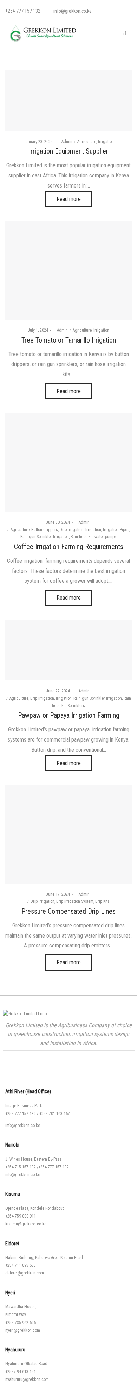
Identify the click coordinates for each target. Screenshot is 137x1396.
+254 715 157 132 (20, 1167)
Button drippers (44, 529)
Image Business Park (23, 1105)
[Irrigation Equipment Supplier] (68, 100)
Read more (69, 199)
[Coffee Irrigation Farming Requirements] (68, 462)
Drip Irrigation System (74, 901)
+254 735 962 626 (20, 1322)
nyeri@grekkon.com (22, 1330)
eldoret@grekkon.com (24, 1273)
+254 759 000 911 (20, 1216)
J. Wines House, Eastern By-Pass (33, 1159)
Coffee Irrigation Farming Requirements (68, 546)
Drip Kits (102, 901)
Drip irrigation (72, 529)
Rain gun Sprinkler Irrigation (44, 536)
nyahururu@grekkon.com (27, 1379)
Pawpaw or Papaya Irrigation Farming (68, 715)
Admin (64, 141)
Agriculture (86, 141)
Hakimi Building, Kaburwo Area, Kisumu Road (44, 1257)
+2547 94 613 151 (20, 1371)
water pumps (105, 536)
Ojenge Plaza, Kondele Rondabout (34, 1208)
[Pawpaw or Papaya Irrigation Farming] (68, 650)
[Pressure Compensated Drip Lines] (68, 834)
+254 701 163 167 (54, 1113)
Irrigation (106, 141)
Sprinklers (76, 705)
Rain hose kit (82, 536)
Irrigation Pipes (116, 529)
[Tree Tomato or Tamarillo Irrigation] (68, 270)
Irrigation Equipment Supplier (68, 151)
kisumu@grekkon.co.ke (25, 1223)
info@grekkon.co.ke (22, 1125)
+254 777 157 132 (20, 1113)
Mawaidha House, (20, 1306)
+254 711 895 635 (20, 1265)
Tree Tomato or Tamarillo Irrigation (68, 340)
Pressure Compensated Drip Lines (68, 911)
